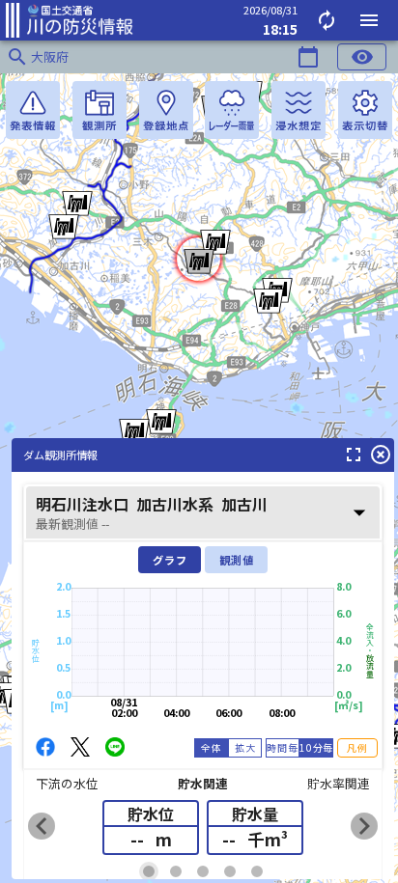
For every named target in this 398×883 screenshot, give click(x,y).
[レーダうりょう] (232, 110)
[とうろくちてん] (166, 110)
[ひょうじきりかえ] (365, 110)
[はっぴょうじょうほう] (33, 110)
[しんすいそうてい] (298, 110)
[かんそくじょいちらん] (99, 110)
